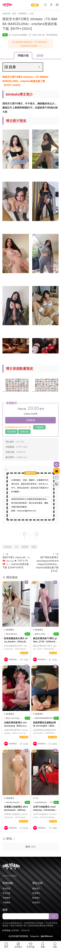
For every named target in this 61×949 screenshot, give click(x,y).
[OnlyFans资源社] (7, 5)
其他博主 (36, 902)
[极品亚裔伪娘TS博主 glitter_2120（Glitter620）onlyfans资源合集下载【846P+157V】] (45, 604)
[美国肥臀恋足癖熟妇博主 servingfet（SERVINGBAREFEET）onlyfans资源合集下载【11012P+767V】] (45, 688)
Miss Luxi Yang (12, 718)
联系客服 (6, 930)
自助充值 (24, 431)
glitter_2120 (40, 634)
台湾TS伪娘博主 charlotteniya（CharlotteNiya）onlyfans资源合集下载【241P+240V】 (45, 808)
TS (16, 547)
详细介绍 (23, 55)
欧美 (34, 547)
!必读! (40, 55)
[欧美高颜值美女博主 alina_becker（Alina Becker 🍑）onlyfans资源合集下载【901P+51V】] (16, 604)
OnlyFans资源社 (19, 35)
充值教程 (6, 898)
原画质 (25, 547)
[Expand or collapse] (39, 67)
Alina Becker (11, 634)
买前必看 (6, 888)
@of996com (47, 936)
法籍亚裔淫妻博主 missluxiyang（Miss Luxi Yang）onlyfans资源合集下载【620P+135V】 (16, 724)
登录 (33, 846)
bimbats (7, 547)
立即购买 (30, 420)
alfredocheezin (12, 802)
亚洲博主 (36, 893)
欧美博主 (53, 35)
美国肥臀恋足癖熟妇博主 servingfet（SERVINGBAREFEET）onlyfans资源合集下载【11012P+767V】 (45, 724)
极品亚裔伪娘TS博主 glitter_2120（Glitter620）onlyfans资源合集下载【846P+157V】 (45, 640)
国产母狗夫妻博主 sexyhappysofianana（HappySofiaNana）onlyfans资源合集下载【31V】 (47, 564)
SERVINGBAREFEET (44, 718)
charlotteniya (41, 802)
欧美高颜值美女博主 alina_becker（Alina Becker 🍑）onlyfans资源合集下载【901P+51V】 (16, 640)
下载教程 (39, 427)
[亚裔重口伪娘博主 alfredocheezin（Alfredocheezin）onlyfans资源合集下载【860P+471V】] (16, 772)
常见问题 (11, 431)
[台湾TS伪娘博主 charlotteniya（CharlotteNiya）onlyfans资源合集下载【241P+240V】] (45, 772)
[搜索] (45, 4)
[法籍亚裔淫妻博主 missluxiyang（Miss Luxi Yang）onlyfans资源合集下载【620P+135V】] (16, 688)
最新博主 (36, 888)
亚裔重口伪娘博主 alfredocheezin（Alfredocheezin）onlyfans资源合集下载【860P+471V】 (16, 808)
